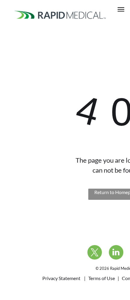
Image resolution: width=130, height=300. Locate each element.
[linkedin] (116, 253)
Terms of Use (101, 278)
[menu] (121, 9)
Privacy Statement (61, 278)
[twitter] (94, 253)
